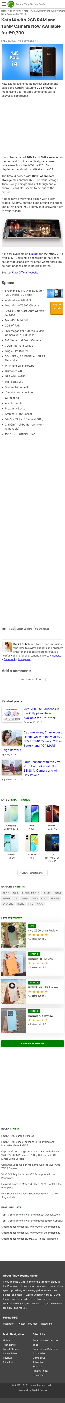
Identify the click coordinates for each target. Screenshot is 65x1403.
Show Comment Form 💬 (32, 679)
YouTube (33, 1323)
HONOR (46, 893)
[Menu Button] (3, 4)
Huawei (58, 893)
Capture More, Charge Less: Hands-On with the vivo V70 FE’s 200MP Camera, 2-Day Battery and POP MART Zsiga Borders (30, 1155)
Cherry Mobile (30, 893)
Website (56, 655)
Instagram (24, 659)
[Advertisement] (32, 126)
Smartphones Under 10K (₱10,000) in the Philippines (30, 1232)
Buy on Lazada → (57, 308)
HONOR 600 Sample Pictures (17, 1135)
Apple (6, 893)
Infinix (6, 898)
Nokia (25, 898)
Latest (15, 799)
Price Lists (8, 1362)
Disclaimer (38, 1375)
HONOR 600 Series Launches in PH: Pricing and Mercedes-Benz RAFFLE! (27, 1143)
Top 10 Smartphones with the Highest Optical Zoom (30, 1214)
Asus (15, 893)
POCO (44, 898)
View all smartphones (31, 873)
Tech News (16, 11)
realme (55, 898)
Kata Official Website (25, 272)
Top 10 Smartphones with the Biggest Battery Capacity (32, 1220)
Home (4, 11)
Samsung (8, 904)
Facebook (10, 659)
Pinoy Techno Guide (25, 1275)
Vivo (30, 904)
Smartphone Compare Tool (45, 1342)
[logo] (11, 4)
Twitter (21, 1323)
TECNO (20, 904)
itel (16, 898)
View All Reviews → (32, 1043)
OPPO (35, 898)
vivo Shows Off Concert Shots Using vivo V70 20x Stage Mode (29, 1195)
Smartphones (42, 629)
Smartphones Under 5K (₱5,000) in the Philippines (29, 1238)
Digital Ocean (39, 1390)
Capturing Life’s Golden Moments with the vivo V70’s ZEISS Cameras (30, 1166)
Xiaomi (40, 904)
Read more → (20, 1307)
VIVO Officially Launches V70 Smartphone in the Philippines (28, 1176)
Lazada (33, 253)
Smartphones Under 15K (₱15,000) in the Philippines (30, 1226)
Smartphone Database (45, 1349)
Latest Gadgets (24, 629)
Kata (11, 629)
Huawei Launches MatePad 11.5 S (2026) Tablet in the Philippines (31, 1186)
